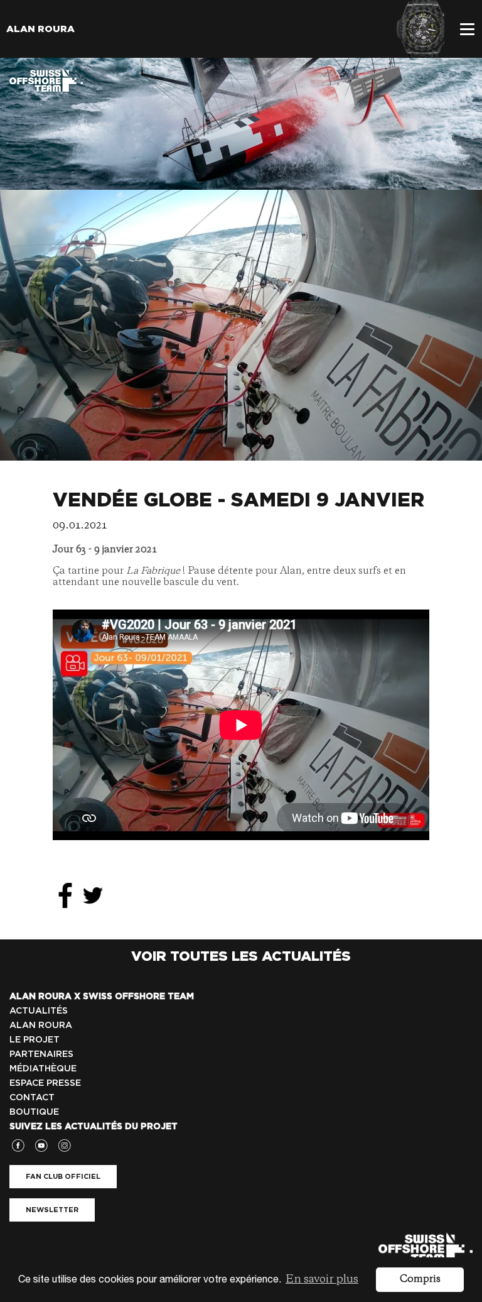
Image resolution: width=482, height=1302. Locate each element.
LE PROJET (34, 1039)
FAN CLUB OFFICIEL (63, 1176)
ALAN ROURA (40, 1025)
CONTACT (32, 1097)
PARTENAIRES (41, 1054)
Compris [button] (420, 1279)
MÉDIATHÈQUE (43, 1068)
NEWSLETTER (52, 1209)
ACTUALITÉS (38, 1010)
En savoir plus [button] (322, 1279)
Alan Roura (40, 29)
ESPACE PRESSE (45, 1083)
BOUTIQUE (34, 1112)
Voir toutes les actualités (241, 956)
